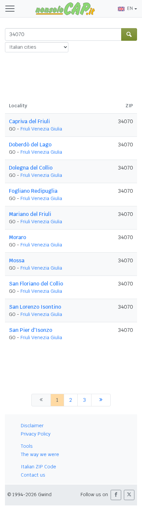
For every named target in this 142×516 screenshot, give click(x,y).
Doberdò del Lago (30, 144)
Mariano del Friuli (30, 214)
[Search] (129, 34)
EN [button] (130, 8)
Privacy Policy (36, 434)
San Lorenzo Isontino (35, 306)
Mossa (16, 260)
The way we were (40, 454)
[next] (101, 400)
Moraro (17, 237)
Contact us (33, 475)
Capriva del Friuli (29, 121)
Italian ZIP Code (38, 467)
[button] (116, 495)
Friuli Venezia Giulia (41, 129)
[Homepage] (65, 8)
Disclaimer (32, 426)
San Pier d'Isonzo (30, 330)
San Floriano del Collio (36, 283)
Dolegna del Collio (31, 167)
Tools (27, 446)
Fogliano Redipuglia (33, 190)
